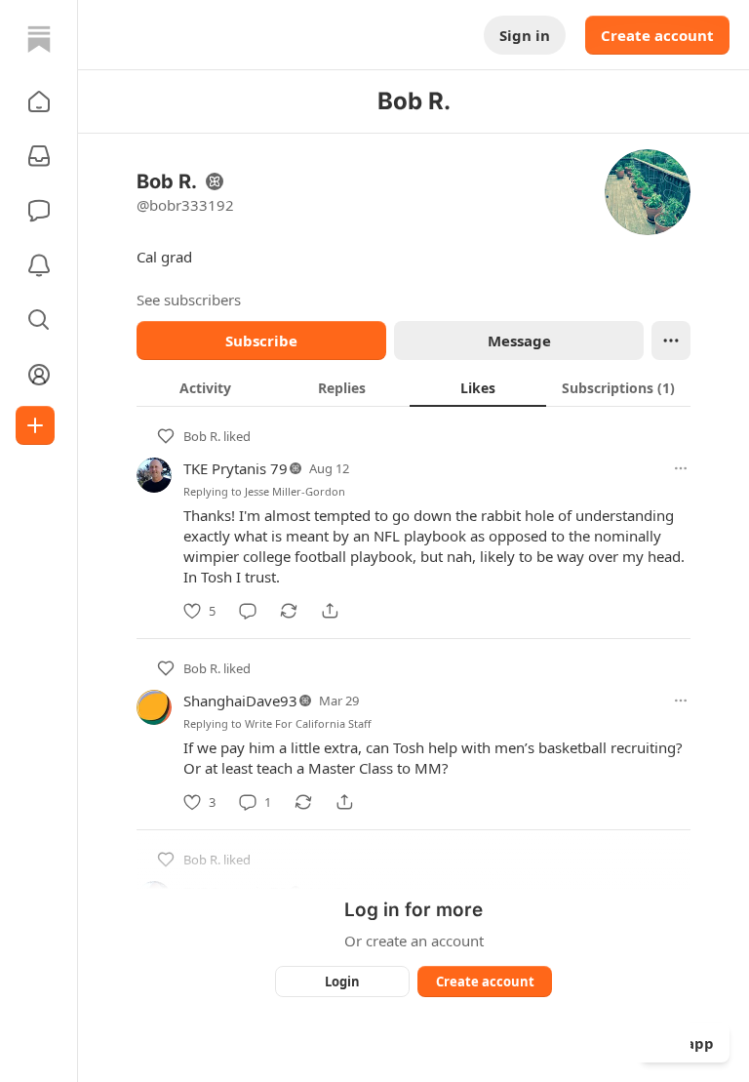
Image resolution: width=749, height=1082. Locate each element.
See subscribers (189, 299)
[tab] (205, 387)
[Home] (39, 39)
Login (342, 981)
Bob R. (201, 436)
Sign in (524, 35)
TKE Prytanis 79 (235, 468)
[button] (39, 101)
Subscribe (261, 340)
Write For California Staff (308, 723)
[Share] (329, 610)
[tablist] (413, 387)
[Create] (35, 425)
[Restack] (288, 610)
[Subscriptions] (39, 156)
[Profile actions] (670, 340)
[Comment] (247, 610)
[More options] (680, 468)
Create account (657, 35)
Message (519, 340)
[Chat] (39, 210)
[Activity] (39, 265)
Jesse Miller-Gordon (295, 491)
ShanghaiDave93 (240, 700)
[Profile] (39, 374)
